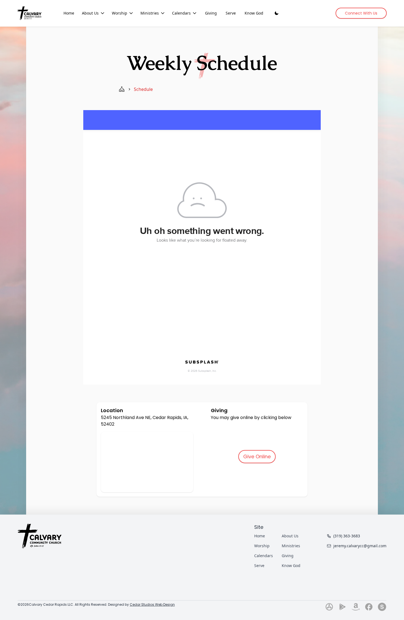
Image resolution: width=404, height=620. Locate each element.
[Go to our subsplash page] (382, 606)
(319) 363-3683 (346, 535)
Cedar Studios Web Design (152, 604)
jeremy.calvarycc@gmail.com (359, 545)
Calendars (181, 13)
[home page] (121, 89)
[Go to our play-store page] (342, 606)
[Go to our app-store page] (329, 606)
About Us (90, 13)
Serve (231, 13)
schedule (143, 89)
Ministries (149, 13)
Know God (254, 13)
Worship (119, 13)
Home (68, 13)
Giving (211, 13)
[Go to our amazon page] (355, 606)
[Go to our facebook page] (368, 606)
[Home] (29, 13)
